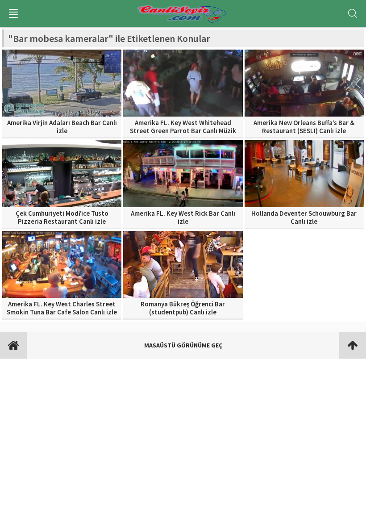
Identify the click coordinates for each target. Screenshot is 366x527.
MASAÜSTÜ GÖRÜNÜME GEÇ (183, 345)
